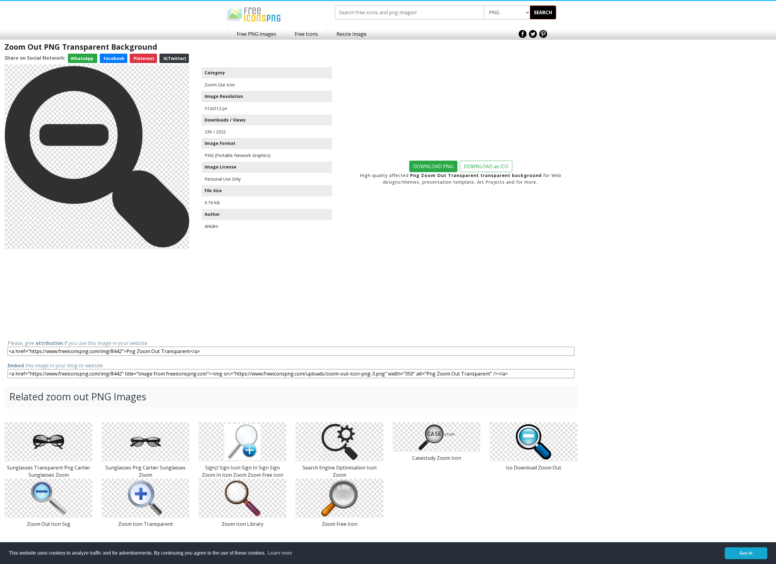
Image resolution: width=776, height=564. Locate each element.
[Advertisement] (97, 294)
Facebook (113, 58)
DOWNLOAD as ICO (486, 166)
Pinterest (143, 58)
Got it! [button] (746, 553)
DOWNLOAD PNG (433, 166)
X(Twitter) (174, 58)
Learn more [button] (280, 553)
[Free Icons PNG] (254, 14)
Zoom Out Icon (220, 85)
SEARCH (543, 12)
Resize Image (351, 34)
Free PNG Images (256, 34)
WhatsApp (83, 58)
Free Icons (306, 34)
